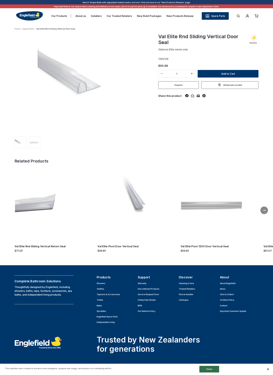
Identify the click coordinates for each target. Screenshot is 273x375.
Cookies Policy (227, 300)
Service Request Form (148, 294)
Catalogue (183, 300)
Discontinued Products (148, 289)
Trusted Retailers (187, 289)
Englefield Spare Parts (107, 316)
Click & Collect (227, 294)
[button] (215, 16)
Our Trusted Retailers (119, 16)
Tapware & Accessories (108, 294)
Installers (96, 16)
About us (80, 16)
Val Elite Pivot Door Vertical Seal (118, 246)
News (222, 289)
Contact (223, 305)
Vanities (100, 289)
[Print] (198, 95)
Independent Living (106, 322)
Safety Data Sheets (147, 300)
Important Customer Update (233, 311)
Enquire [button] (178, 85)
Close (209, 369)
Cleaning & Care (186, 283)
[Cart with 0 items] (256, 16)
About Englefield (228, 283)
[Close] (267, 369)
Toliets (100, 300)
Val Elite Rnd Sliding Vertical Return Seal (40, 246)
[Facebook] (186, 95)
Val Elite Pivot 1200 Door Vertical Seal (205, 246)
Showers (101, 283)
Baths (99, 305)
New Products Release (180, 16)
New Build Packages (149, 16)
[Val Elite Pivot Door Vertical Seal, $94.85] (136, 204)
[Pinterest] (204, 95)
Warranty (142, 283)
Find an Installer (186, 294)
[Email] (192, 95)
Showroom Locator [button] (232, 85)
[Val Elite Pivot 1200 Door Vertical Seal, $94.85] (219, 204)
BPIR (140, 305)
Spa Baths (101, 311)
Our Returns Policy (146, 311)
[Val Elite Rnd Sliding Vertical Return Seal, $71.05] (53, 204)
